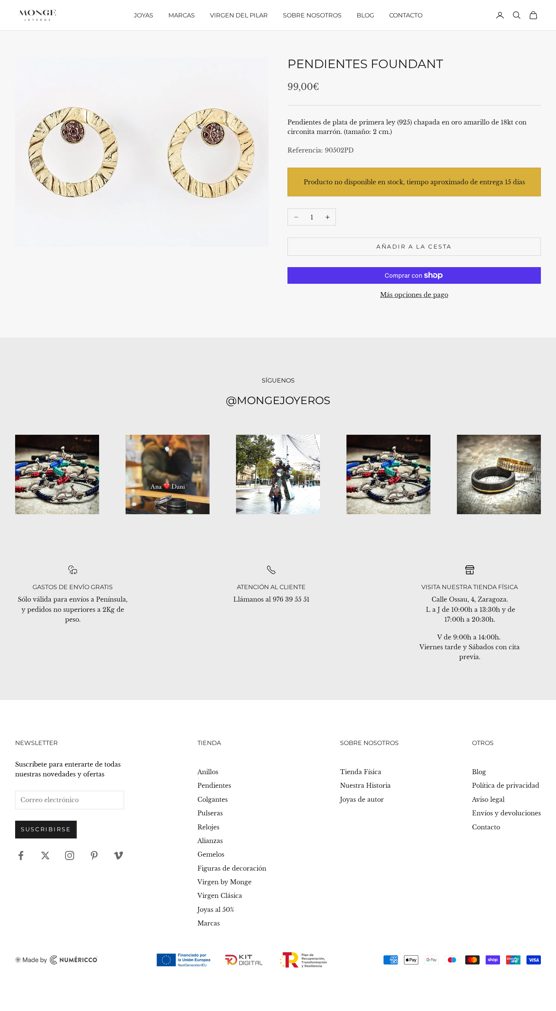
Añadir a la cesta (414, 246)
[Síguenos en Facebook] (20, 855)
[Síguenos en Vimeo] (118, 855)
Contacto (405, 15)
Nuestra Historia (365, 785)
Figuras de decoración (231, 868)
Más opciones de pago (414, 295)
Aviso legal (488, 799)
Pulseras (210, 813)
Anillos (207, 772)
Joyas (143, 15)
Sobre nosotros (312, 15)
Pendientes (214, 785)
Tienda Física (360, 772)
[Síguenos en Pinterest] (94, 855)
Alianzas (210, 841)
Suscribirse (46, 829)
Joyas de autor (362, 799)
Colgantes (212, 799)
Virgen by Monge (224, 882)
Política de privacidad (505, 785)
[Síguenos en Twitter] (45, 855)
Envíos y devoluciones (506, 813)
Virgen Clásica (219, 895)
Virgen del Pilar (239, 15)
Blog (365, 15)
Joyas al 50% (215, 909)
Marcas (181, 15)
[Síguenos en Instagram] (69, 855)
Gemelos (210, 854)
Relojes (208, 827)
